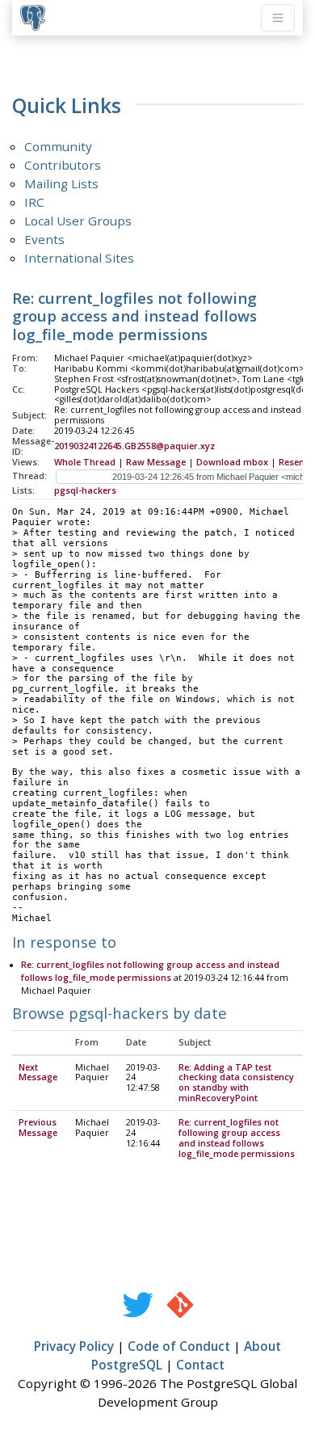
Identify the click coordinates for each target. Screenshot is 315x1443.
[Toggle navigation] (278, 18)
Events (44, 239)
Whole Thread (85, 462)
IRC (34, 202)
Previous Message (38, 1127)
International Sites (79, 258)
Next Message (38, 1072)
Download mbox (232, 462)
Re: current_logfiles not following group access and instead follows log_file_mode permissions (236, 1138)
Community (58, 146)
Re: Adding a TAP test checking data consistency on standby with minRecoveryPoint (236, 1083)
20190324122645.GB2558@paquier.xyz (134, 446)
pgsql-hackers (85, 490)
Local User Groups (78, 220)
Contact (200, 1365)
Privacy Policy (74, 1346)
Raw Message (156, 462)
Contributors (62, 165)
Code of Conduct (179, 1346)
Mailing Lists (61, 183)
